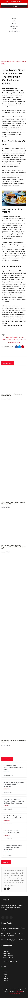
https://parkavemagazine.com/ (13, 325)
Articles (14, 21)
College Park (9, 337)
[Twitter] (8, 889)
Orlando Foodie (13, 340)
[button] (16, 346)
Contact (14, 28)
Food (13, 61)
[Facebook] (5, 889)
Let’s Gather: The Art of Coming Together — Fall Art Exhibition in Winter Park (13, 547)
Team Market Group (14, 342)
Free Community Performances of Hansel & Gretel (13, 767)
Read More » (7, 772)
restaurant (22, 340)
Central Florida (6, 61)
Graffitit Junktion (18, 337)
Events (14, 23)
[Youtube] (11, 917)
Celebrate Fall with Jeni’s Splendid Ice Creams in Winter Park (13, 847)
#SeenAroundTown (14, 31)
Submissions (14, 26)
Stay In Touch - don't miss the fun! (14, 1)
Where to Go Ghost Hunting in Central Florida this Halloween (14, 784)
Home (14, 18)
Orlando (18, 61)
